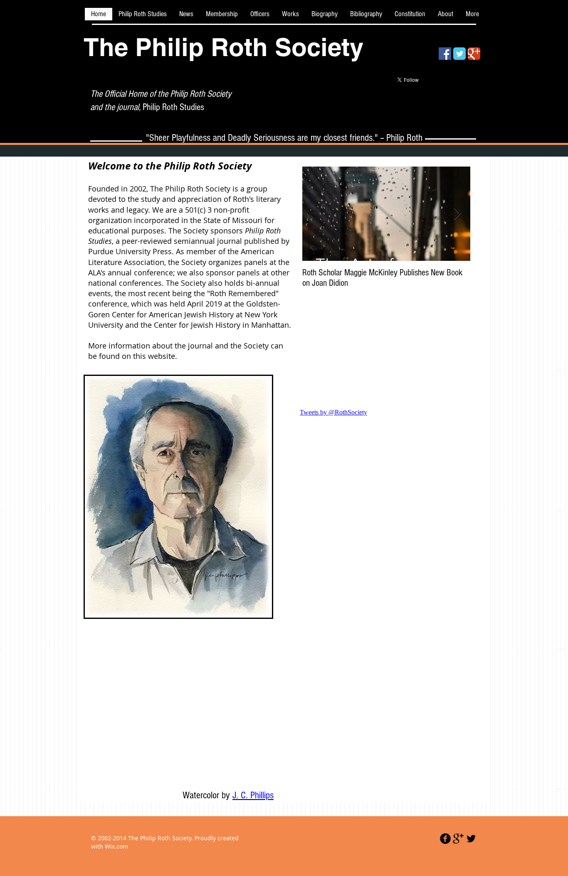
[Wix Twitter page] (459, 53)
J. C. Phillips (253, 795)
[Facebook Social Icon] (445, 53)
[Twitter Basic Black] (471, 838)
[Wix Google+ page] (474, 53)
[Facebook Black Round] (445, 838)
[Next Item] (457, 214)
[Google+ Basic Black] (458, 838)
